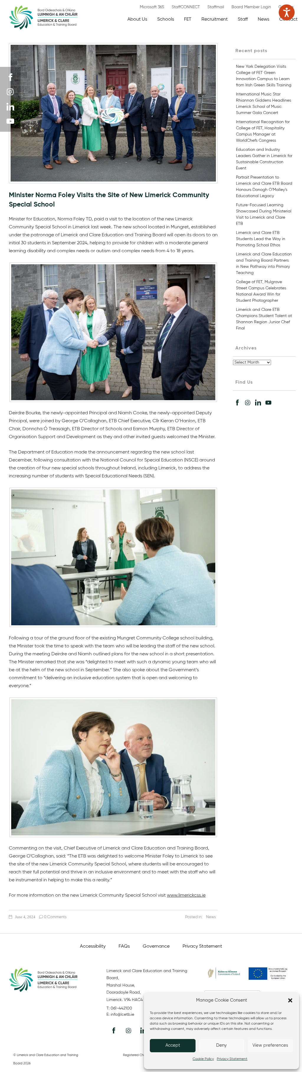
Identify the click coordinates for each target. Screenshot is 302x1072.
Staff (243, 19)
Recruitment (214, 19)
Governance (156, 946)
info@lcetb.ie (122, 1014)
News (263, 19)
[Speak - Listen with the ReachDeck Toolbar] (287, 12)
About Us (137, 19)
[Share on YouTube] (268, 402)
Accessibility (93, 946)
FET (187, 19)
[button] (290, 1000)
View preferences (270, 1045)
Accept (172, 1045)
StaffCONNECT (186, 7)
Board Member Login (251, 7)
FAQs (124, 946)
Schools (165, 19)
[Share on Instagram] (247, 402)
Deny (221, 1045)
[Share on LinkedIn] (258, 402)
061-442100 (121, 1008)
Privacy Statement (232, 1059)
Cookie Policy (203, 1059)
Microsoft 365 (152, 7)
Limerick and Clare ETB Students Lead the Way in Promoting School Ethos (260, 239)
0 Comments (55, 917)
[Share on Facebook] (237, 402)
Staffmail (215, 7)
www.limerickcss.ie (186, 895)
